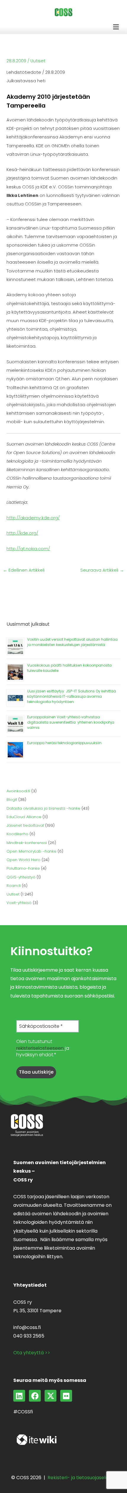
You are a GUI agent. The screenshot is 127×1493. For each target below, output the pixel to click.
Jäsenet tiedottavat (25, 825)
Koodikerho (17, 834)
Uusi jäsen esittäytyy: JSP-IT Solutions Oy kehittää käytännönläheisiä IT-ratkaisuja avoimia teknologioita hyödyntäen (71, 696)
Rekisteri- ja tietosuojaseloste (82, 1477)
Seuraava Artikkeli (102, 570)
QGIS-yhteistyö (20, 877)
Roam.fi (13, 885)
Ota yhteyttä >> (31, 1352)
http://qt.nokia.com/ (28, 549)
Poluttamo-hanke (23, 868)
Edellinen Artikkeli (24, 570)
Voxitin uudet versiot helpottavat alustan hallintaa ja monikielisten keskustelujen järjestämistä (72, 642)
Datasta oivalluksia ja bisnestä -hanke (43, 808)
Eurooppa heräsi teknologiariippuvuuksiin (64, 742)
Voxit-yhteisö (19, 902)
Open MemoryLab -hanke (31, 851)
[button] (116, 27)
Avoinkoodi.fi (18, 791)
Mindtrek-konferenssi (26, 843)
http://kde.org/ (22, 533)
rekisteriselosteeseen (40, 1048)
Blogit (11, 799)
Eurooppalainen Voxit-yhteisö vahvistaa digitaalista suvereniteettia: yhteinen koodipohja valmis (70, 722)
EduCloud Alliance (23, 817)
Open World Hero (23, 860)
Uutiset (37, 61)
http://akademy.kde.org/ (33, 518)
